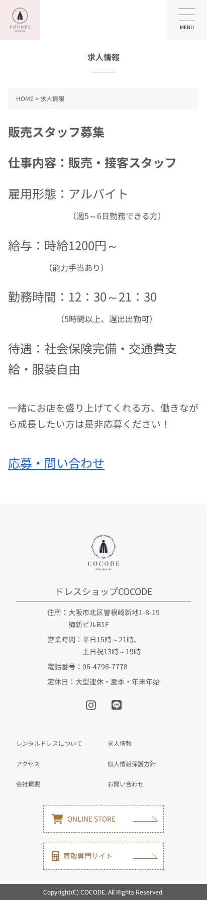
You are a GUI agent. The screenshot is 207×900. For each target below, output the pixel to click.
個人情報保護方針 (132, 763)
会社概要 (28, 783)
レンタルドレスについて (49, 743)
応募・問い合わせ (56, 462)
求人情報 (120, 743)
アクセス (28, 763)
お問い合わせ (126, 783)
